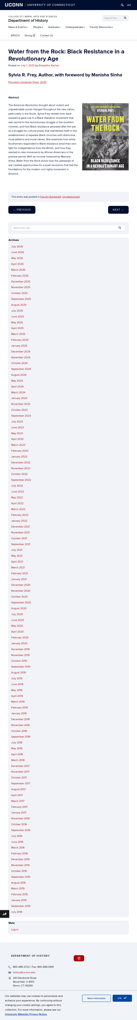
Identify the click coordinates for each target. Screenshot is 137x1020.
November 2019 (20, 655)
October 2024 (19, 363)
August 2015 (18, 882)
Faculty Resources (100, 27)
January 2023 (19, 456)
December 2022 (20, 462)
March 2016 (18, 847)
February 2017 (19, 807)
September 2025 (21, 299)
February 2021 (19, 573)
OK (120, 998)
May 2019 (16, 690)
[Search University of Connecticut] (122, 5)
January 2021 (19, 579)
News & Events (17, 27)
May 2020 (17, 626)
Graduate (53, 27)
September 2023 (21, 415)
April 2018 (17, 754)
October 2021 (19, 538)
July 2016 (16, 836)
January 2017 (18, 812)
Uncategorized (71, 197)
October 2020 (19, 596)
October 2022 (19, 474)
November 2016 (20, 818)
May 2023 (17, 433)
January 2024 (19, 398)
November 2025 (20, 287)
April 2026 (17, 264)
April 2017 (17, 795)
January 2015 (19, 900)
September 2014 (20, 906)
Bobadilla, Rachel (49, 65)
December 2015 (20, 859)
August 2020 (19, 608)
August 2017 (18, 789)
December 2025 (20, 281)
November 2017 (20, 771)
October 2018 (19, 731)
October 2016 (19, 824)
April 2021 (17, 561)
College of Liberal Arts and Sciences (32, 16)
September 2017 (20, 783)
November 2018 (20, 725)
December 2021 (20, 526)
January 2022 (19, 520)
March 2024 (18, 392)
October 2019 (19, 661)
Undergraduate (74, 27)
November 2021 (20, 532)
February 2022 (19, 515)
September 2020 (21, 602)
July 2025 (17, 310)
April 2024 (17, 386)
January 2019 (19, 713)
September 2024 (21, 369)
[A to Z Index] (129, 5)
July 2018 (16, 742)
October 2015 (19, 871)
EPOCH (15, 35)
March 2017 (17, 801)
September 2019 (20, 666)
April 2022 (17, 503)
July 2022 (17, 485)
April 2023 (17, 439)
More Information (96, 998)
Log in (14, 929)
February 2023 (19, 450)
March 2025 (18, 334)
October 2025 (19, 293)
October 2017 (19, 777)
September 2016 (20, 830)
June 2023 (17, 427)
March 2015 (18, 888)
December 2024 (20, 351)
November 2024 (20, 357)
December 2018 (20, 719)
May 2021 (16, 555)
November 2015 (20, 865)
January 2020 (19, 643)
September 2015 (20, 877)
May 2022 (17, 497)
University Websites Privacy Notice (26, 1014)
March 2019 (18, 701)
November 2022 (20, 468)
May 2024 (17, 380)
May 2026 (17, 258)
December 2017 (20, 766)
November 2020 (20, 591)
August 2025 (18, 305)
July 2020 (17, 614)
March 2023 (18, 445)
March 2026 (18, 270)
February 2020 (20, 637)
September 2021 (20, 544)
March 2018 (18, 760)
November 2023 (20, 404)
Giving (28, 35)
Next (118, 209)
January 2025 (19, 345)
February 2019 (19, 707)
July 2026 (17, 246)
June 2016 (17, 842)
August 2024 (18, 375)
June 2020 (17, 620)
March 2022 (18, 509)
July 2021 (16, 550)
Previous (22, 209)
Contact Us (46, 35)
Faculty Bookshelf (50, 197)
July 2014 (16, 912)
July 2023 (17, 421)
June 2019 (17, 684)
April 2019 (17, 696)
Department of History (28, 20)
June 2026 (17, 252)
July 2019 (16, 678)
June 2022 (17, 491)
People (37, 27)
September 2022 (21, 480)
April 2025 (17, 328)
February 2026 (19, 275)
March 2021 (18, 567)
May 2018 (16, 748)
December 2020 (20, 585)
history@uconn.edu (24, 972)
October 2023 (19, 410)
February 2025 (19, 340)
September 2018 (20, 736)
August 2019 (18, 672)
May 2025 (17, 322)
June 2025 (17, 316)
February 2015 (19, 894)
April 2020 (17, 631)
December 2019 (20, 649)
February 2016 (19, 853)
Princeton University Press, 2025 (27, 82)
